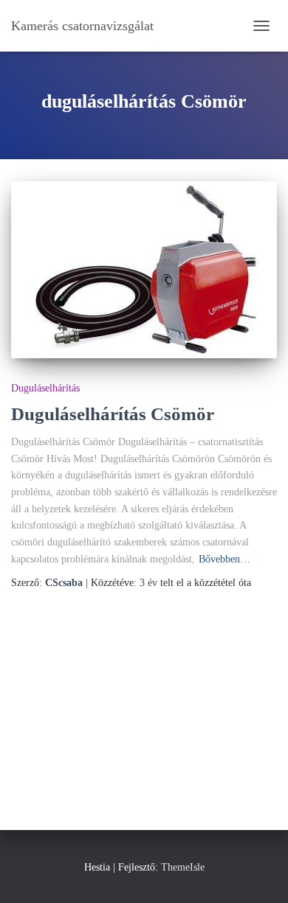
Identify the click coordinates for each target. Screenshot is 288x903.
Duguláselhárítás (45, 388)
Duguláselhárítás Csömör (112, 414)
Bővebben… (224, 559)
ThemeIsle (183, 867)
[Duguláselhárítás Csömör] (144, 269)
